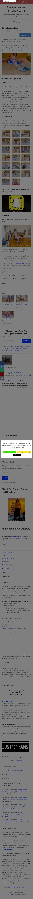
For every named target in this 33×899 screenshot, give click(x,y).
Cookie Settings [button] (17, 454)
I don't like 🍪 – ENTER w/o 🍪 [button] (24, 452)
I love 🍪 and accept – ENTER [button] (9, 452)
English (7, 1)
